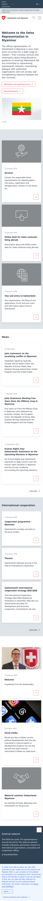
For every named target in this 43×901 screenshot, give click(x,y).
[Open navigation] (39, 18)
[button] (39, 829)
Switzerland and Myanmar (17, 18)
